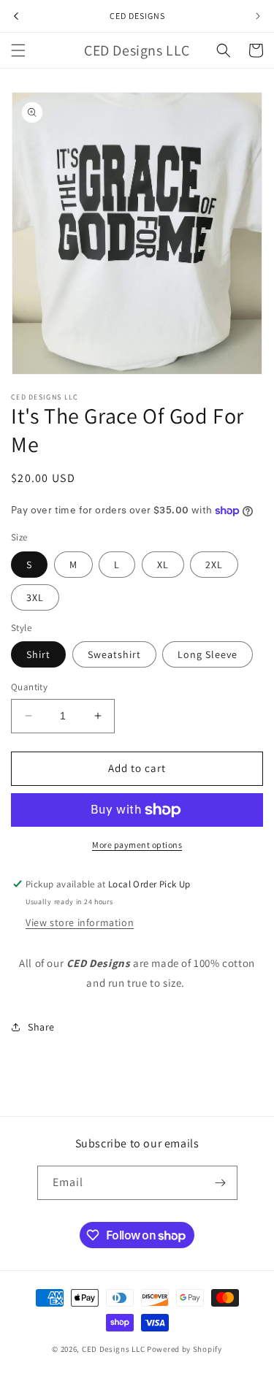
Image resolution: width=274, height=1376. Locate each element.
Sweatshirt (114, 654)
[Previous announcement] (16, 16)
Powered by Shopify (184, 1349)
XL (163, 564)
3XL (35, 597)
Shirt (38, 654)
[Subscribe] (221, 1183)
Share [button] (41, 1026)
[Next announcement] (258, 16)
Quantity (29, 687)
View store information (80, 922)
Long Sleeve (207, 654)
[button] (18, 50)
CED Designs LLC (113, 1349)
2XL (214, 564)
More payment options (137, 844)
